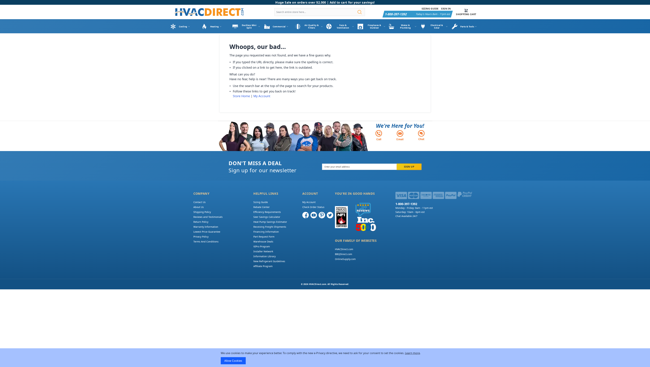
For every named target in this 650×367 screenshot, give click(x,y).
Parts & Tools (467, 26)
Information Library (264, 256)
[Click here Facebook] (305, 215)
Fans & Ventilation (343, 26)
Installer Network (263, 251)
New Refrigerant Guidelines (269, 261)
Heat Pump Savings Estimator (270, 221)
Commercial (279, 26)
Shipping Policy (202, 212)
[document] (325, 357)
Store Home (241, 96)
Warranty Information (205, 226)
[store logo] (209, 12)
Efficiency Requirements (267, 212)
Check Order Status (313, 207)
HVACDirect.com (344, 249)
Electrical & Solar (437, 26)
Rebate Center (261, 207)
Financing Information (266, 231)
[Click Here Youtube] (313, 215)
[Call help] (379, 135)
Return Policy (200, 221)
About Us (198, 207)
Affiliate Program (263, 266)
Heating (214, 26)
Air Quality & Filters (312, 26)
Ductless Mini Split (249, 26)
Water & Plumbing (405, 26)
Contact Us (199, 202)
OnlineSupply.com (345, 259)
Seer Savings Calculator (266, 217)
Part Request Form (263, 236)
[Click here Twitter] (330, 215)
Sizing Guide (430, 8)
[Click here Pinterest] (322, 215)
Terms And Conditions (206, 241)
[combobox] (319, 12)
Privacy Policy (201, 236)
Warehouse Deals (263, 241)
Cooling (183, 26)
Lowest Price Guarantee (206, 231)
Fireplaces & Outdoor (374, 26)
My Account (261, 96)
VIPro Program (261, 246)
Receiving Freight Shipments (269, 226)
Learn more (412, 353)
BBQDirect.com (343, 254)
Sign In (446, 8)
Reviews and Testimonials (208, 217)
